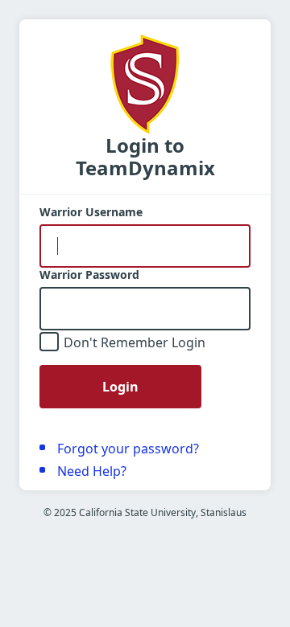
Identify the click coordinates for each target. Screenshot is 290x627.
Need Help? (91, 471)
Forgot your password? (128, 448)
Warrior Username (91, 212)
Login (120, 386)
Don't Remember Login (134, 342)
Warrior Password (89, 275)
